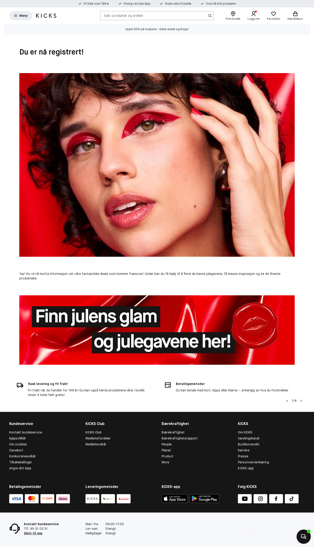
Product (168, 456)
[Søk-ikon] (210, 15)
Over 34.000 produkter (221, 4)
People (167, 444)
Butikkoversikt (249, 444)
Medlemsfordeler (98, 438)
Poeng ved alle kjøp (137, 4)
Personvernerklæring (253, 462)
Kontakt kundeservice (25, 432)
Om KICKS (245, 432)
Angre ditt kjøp (20, 468)
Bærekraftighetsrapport (180, 438)
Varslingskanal (248, 438)
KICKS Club (94, 432)
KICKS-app (246, 468)
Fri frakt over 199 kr (96, 4)
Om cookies (18, 444)
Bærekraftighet (173, 432)
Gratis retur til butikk (178, 4)
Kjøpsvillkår (17, 438)
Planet (166, 450)
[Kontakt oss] (304, 537)
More (165, 462)
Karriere (243, 450)
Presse (243, 456)
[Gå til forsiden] (46, 15)
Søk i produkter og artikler (123, 15)
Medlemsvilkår (96, 444)
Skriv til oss (33, 533)
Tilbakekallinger (20, 462)
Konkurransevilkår (22, 456)
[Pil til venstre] (287, 401)
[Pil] (301, 401)
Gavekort (16, 450)
